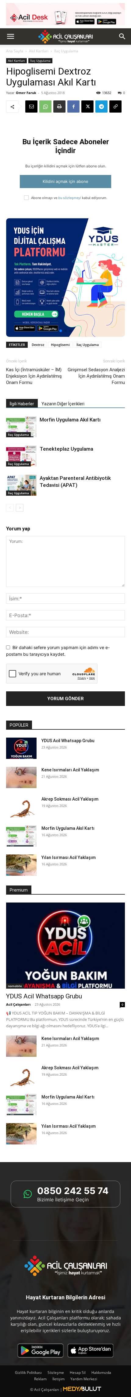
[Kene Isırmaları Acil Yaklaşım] (21, 777)
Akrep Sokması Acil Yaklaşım (69, 799)
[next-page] (19, 508)
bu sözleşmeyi (69, 198)
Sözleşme (56, 1372)
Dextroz (38, 344)
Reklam (40, 1378)
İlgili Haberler (22, 403)
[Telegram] (101, 106)
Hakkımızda (101, 1372)
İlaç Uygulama (40, 60)
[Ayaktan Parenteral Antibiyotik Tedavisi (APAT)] (21, 485)
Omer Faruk (26, 92)
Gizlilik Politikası (28, 1372)
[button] (10, 36)
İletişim (58, 1378)
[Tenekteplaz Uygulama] (21, 455)
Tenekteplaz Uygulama (66, 449)
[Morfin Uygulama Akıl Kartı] (21, 426)
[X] (87, 106)
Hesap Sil (78, 1372)
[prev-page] (10, 508)
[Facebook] (73, 106)
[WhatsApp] (45, 106)
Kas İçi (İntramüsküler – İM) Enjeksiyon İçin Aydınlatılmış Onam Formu (34, 376)
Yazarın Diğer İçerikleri (62, 403)
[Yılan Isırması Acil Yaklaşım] (21, 865)
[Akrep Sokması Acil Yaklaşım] (21, 806)
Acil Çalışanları (18, 1004)
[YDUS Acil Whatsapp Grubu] (21, 748)
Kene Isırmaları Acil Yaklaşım (70, 769)
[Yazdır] (59, 106)
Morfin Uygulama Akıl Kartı (70, 420)
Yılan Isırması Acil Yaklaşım (68, 857)
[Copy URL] (115, 106)
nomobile (15, 986)
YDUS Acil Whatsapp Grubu (67, 740)
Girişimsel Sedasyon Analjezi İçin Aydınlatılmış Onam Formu (96, 376)
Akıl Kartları (38, 51)
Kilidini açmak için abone (65, 181)
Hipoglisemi (60, 344)
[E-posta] (31, 106)
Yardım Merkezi (83, 1378)
